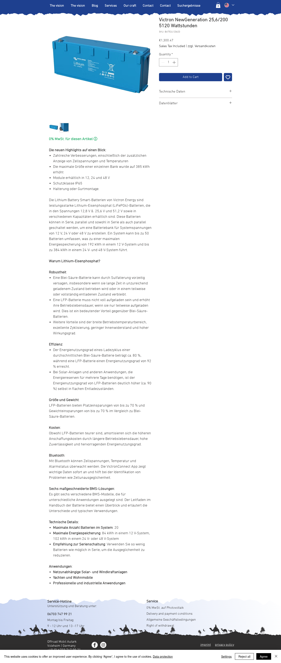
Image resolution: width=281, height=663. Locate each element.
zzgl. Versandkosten (202, 46)
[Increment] (174, 62)
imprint (205, 645)
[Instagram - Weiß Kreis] (103, 645)
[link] (218, 5)
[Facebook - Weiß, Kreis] (95, 645)
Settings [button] (226, 656)
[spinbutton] (168, 62)
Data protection (163, 656)
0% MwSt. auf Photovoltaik (165, 608)
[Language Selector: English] (229, 5)
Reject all (244, 656)
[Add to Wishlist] (228, 77)
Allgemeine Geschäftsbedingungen (171, 620)
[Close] (276, 656)
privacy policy (224, 645)
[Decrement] (162, 62)
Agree (264, 656)
